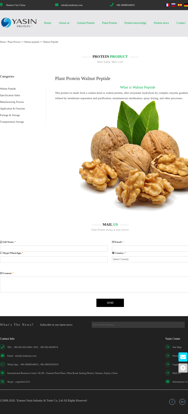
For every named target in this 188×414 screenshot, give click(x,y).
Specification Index (10, 95)
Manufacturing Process (12, 102)
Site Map (177, 347)
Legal (175, 364)
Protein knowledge (135, 22)
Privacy (176, 355)
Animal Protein (86, 22)
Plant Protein (109, 22)
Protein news (161, 22)
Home (47, 22)
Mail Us (176, 373)
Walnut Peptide (50, 41)
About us (64, 22)
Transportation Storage (12, 121)
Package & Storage (10, 115)
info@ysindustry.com (71, 5)
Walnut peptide (31, 41)
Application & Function (12, 108)
